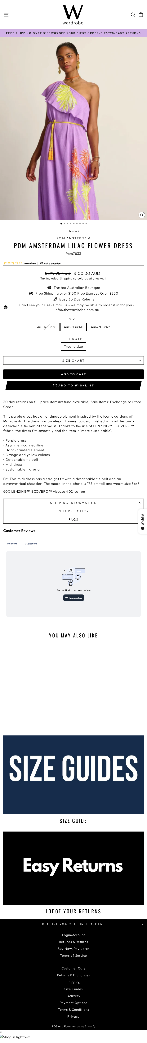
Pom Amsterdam (73, 238)
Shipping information (73, 503)
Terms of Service (73, 955)
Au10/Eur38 (46, 327)
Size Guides (73, 989)
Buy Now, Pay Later (73, 949)
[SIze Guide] (73, 774)
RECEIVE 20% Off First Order (72, 924)
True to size (73, 346)
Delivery (73, 996)
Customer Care (73, 968)
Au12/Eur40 (73, 327)
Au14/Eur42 (100, 327)
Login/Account (73, 935)
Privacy (73, 1016)
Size (73, 319)
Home (72, 231)
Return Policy (73, 511)
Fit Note (73, 339)
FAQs (74, 519)
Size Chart (73, 360)
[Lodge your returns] (73, 868)
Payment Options (73, 1003)
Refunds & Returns (73, 942)
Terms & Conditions (73, 1009)
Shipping (66, 278)
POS (55, 1026)
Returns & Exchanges (73, 975)
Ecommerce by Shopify (79, 1026)
